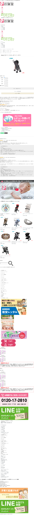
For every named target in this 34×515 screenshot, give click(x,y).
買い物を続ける (3, 131)
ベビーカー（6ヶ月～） (16, 51)
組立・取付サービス (4, 452)
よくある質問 (3, 27)
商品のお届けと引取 (4, 459)
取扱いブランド (3, 455)
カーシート (2, 438)
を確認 (6, 422)
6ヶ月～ (11, 50)
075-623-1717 (11, 17)
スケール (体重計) (3, 437)
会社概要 (2, 463)
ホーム (2, 41)
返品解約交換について (4, 460)
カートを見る (3, 465)
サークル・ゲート (3, 447)
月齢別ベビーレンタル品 (6, 50)
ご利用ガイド (3, 44)
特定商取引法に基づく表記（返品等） (6, 128)
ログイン (2, 466)
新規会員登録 (3, 467)
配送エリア (2, 458)
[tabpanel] (17, 65)
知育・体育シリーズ (4, 448)
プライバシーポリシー (4, 477)
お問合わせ (2, 429)
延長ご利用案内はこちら (3, 104)
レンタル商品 (3, 42)
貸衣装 (2, 449)
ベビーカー (2, 439)
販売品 (2, 43)
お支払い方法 (3, 461)
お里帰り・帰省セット (4, 441)
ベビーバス (2, 442)
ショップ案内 (3, 28)
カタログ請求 (3, 29)
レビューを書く (17, 93)
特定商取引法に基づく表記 (5, 432)
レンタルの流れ (3, 457)
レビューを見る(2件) (17, 91)
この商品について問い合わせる (5, 130)
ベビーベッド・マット (4, 435)
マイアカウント (3, 464)
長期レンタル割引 (3, 470)
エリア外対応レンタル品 (4, 454)
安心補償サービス (3, 434)
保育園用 (2, 451)
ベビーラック (3, 436)
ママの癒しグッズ (3, 450)
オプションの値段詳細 (4, 127)
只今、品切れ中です (17, 88)
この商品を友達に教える (4, 129)
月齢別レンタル (3, 456)
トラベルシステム (3, 440)
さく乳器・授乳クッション (5, 443)
